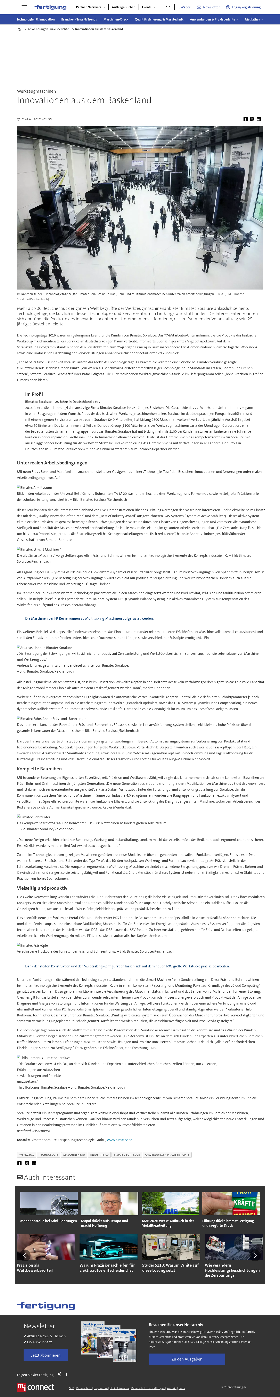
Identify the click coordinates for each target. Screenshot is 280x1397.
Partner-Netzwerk (88, 7)
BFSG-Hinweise (119, 1388)
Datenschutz (84, 1388)
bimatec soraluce (127, 1154)
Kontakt (171, 1388)
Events (146, 7)
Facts (182, 1388)
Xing (60, 1374)
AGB (71, 1388)
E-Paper (184, 7)
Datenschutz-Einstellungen (148, 1388)
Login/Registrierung (246, 7)
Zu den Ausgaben (187, 1359)
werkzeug (26, 1154)
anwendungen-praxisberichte (167, 1154)
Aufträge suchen (123, 7)
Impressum (101, 1388)
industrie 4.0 (99, 1154)
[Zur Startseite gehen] (50, 7)
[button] (25, 1255)
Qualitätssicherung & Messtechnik (159, 19)
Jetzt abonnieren (46, 1355)
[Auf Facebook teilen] (246, 119)
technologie (48, 1154)
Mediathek (252, 19)
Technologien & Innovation (36, 19)
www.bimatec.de (119, 1140)
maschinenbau (74, 1154)
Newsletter (211, 7)
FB (67, 1374)
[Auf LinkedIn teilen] (259, 119)
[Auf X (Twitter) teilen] (253, 119)
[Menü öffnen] (24, 7)
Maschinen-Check (116, 19)
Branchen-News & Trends (79, 19)
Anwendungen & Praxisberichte (212, 19)
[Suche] (168, 7)
